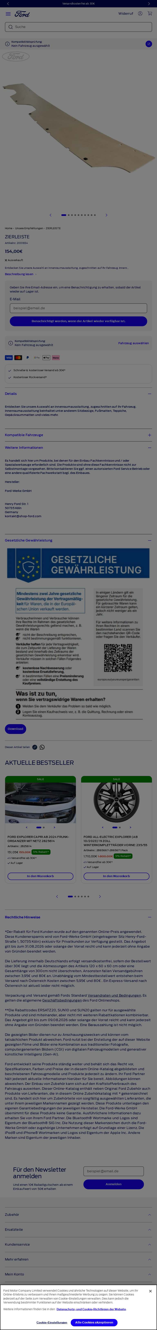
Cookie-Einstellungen (52, 1322)
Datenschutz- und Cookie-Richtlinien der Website (91, 1309)
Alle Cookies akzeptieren (94, 1322)
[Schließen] (150, 1291)
